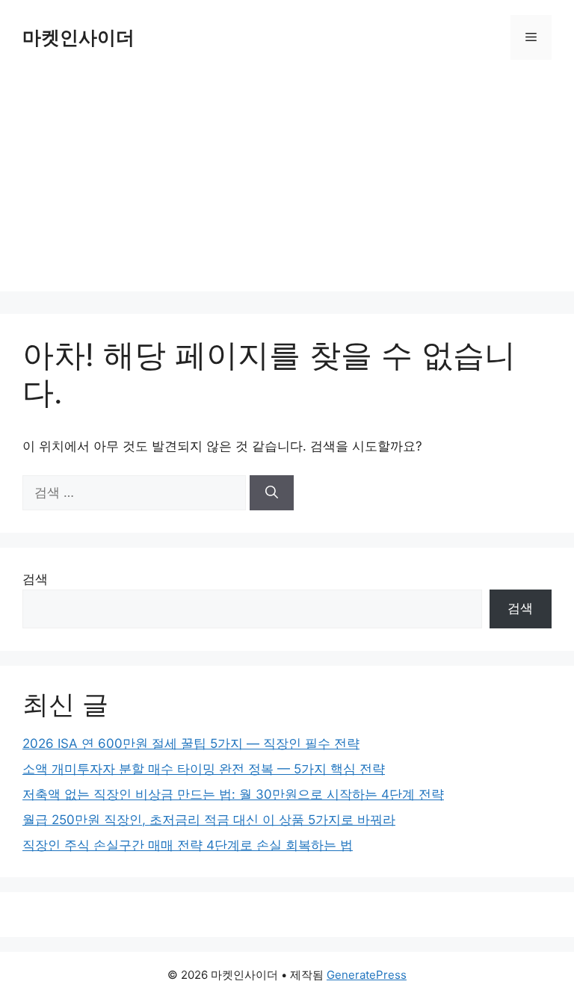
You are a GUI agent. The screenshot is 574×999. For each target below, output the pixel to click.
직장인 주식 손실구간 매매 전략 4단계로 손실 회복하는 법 (187, 845)
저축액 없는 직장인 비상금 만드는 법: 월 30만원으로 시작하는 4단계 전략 (233, 794)
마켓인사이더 (78, 37)
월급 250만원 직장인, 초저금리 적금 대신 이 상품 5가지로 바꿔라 (208, 819)
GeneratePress (367, 975)
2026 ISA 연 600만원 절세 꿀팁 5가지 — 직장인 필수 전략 (190, 743)
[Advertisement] (287, 186)
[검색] (272, 493)
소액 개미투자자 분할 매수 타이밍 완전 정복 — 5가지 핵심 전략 (203, 768)
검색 (35, 579)
